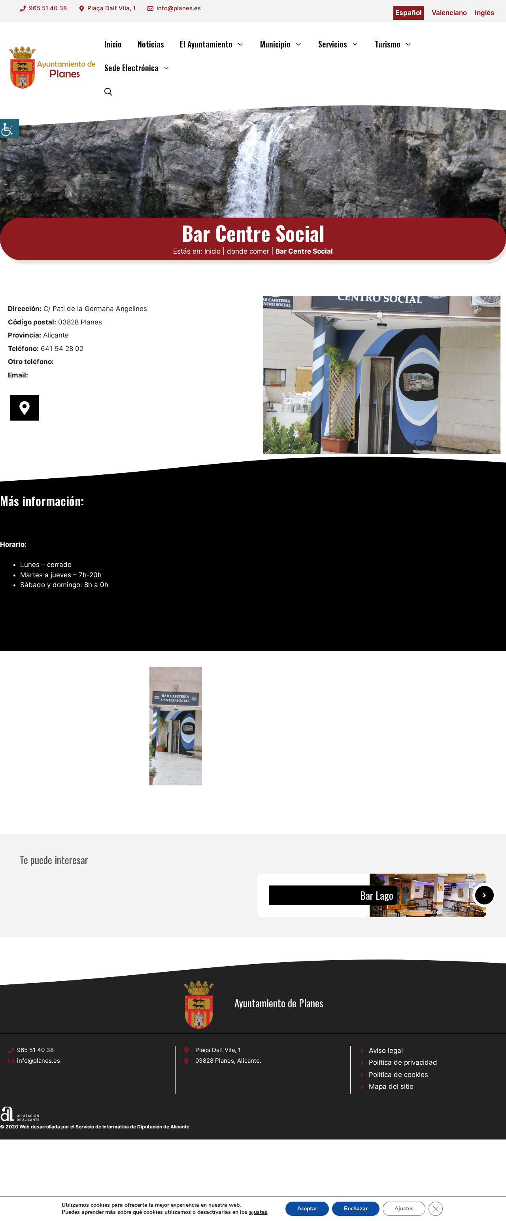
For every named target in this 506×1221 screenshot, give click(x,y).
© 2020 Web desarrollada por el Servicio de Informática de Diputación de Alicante (94, 1127)
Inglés (484, 13)
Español (408, 13)
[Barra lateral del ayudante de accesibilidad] (9, 128)
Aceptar (307, 1208)
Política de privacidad (403, 1062)
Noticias (151, 44)
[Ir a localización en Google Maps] (24, 408)
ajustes (258, 1212)
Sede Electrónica (131, 68)
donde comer (248, 251)
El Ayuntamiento (206, 44)
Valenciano (449, 13)
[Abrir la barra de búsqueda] (108, 91)
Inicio (113, 44)
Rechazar (356, 1208)
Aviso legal (386, 1050)
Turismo (387, 44)
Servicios (332, 44)
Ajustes (404, 1208)
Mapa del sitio (391, 1086)
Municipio (275, 44)
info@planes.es (179, 8)
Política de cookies (398, 1075)
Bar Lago (376, 895)
